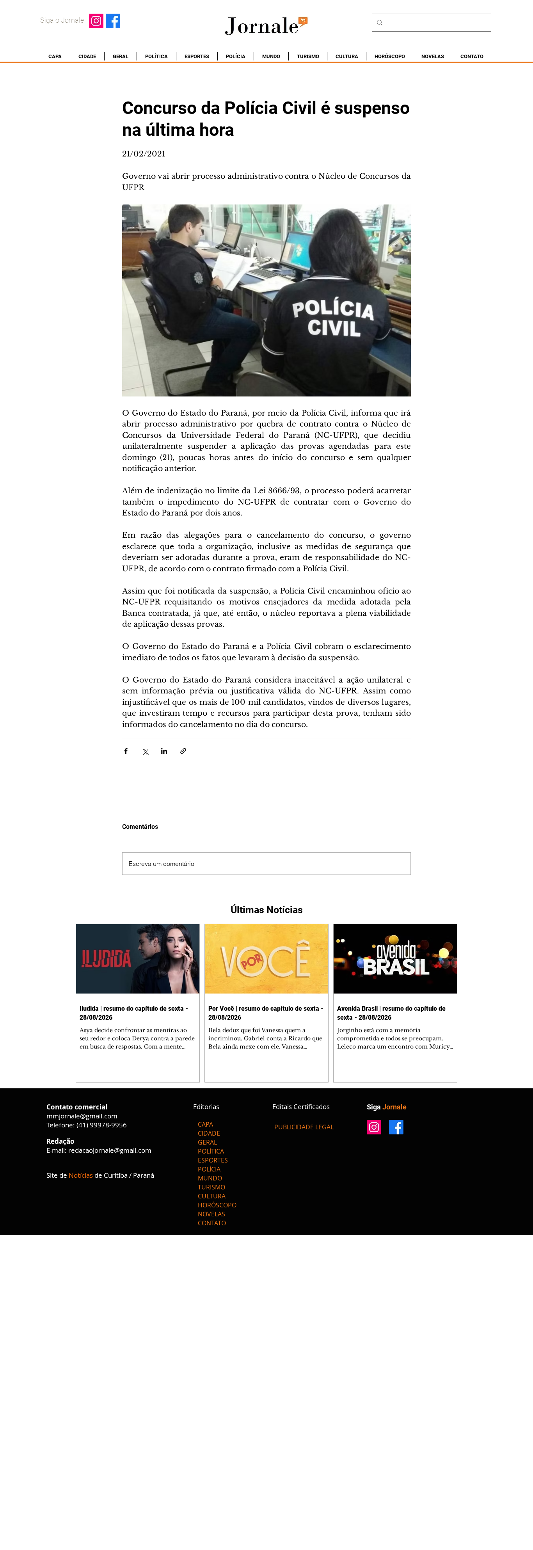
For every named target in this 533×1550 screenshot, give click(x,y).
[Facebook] (113, 21)
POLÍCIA (209, 1169)
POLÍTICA (211, 1151)
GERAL (207, 1142)
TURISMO (211, 1187)
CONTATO (212, 1223)
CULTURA (212, 1196)
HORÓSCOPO (217, 1205)
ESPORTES (213, 1160)
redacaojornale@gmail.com (109, 1150)
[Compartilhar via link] (183, 751)
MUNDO (210, 1178)
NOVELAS (211, 1214)
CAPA (205, 1124)
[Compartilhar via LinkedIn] (164, 751)
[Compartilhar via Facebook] (126, 751)
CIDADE (209, 1133)
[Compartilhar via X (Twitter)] (145, 751)
